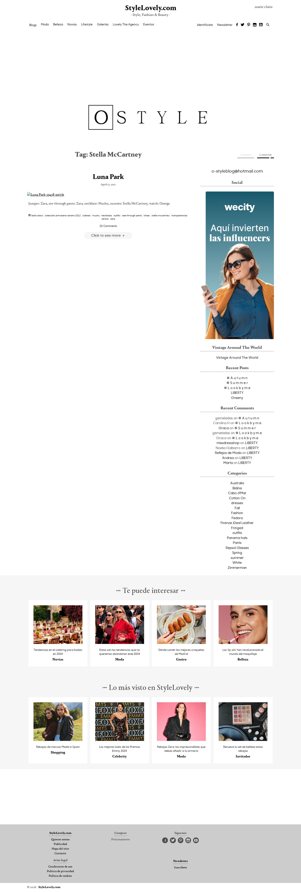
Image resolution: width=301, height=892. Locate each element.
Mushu (96, 215)
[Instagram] (255, 25)
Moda (45, 24)
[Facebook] (237, 25)
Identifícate (205, 25)
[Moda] (119, 643)
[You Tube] (261, 25)
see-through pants (132, 215)
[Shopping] (58, 740)
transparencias (179, 215)
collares (86, 215)
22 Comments (108, 226)
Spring (237, 552)
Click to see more (106, 235)
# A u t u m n (237, 378)
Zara (112, 218)
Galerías (102, 24)
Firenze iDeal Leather (237, 522)
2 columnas (265, 154)
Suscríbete (180, 867)
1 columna (245, 154)
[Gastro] (181, 643)
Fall (237, 508)
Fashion (237, 513)
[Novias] (58, 643)
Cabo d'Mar (237, 493)
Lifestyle (87, 24)
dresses (237, 503)
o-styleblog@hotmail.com (237, 171)
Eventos (148, 24)
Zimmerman (237, 567)
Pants (237, 542)
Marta (228, 462)
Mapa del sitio (60, 848)
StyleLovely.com (150, 8)
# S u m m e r (237, 382)
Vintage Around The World (237, 357)
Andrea (228, 457)
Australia (237, 483)
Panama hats (237, 537)
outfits (117, 215)
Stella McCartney (161, 215)
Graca (224, 428)
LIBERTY (237, 392)
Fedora (237, 518)
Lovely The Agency (126, 24)
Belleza (58, 24)
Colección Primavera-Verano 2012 (63, 215)
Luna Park (108, 177)
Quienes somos (60, 839)
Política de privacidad (60, 871)
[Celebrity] (119, 740)
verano (105, 218)
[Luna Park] (108, 194)
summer (237, 557)
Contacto (60, 853)
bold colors (37, 215)
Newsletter (224, 25)
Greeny (237, 397)
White (237, 562)
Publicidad (60, 844)
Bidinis (237, 488)
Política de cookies (60, 876)
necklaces (106, 215)
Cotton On (237, 498)
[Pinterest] (249, 25)
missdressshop (228, 442)
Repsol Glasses (237, 547)
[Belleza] (243, 643)
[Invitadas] (243, 740)
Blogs (33, 25)
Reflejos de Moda (228, 452)
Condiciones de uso (60, 866)
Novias (72, 24)
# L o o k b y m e (237, 387)
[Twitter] (242, 25)
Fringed (237, 528)
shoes (147, 215)
